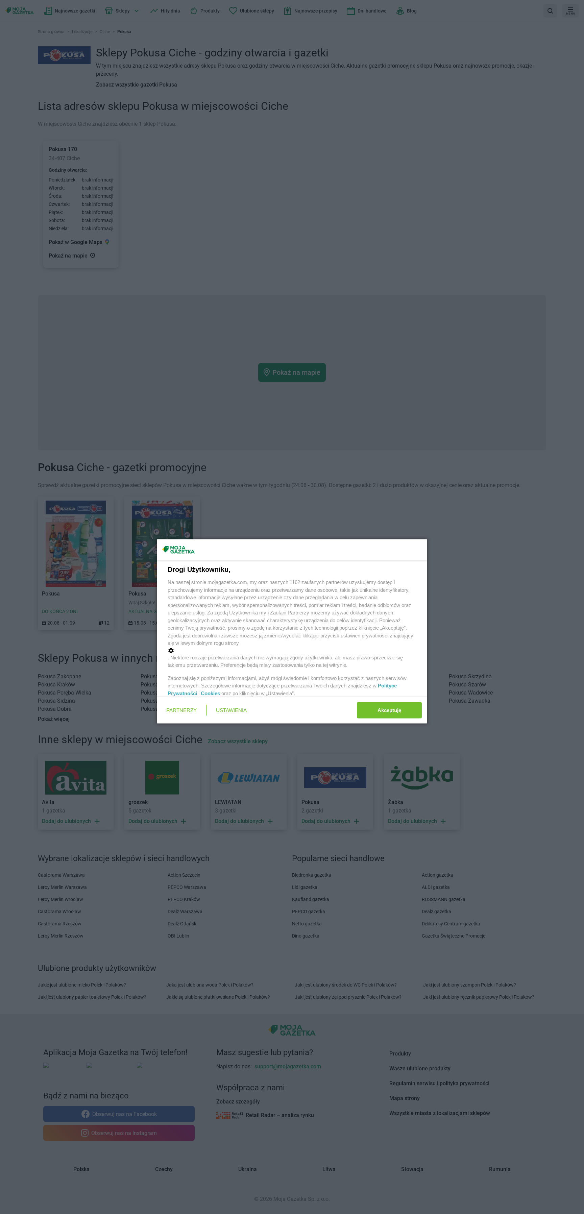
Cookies (210, 693)
